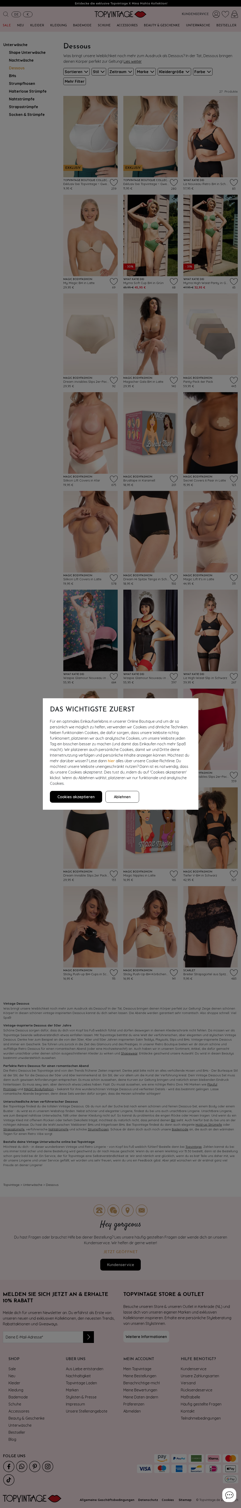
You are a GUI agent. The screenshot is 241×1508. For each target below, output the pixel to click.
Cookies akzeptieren (76, 796)
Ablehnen (122, 796)
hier (111, 760)
